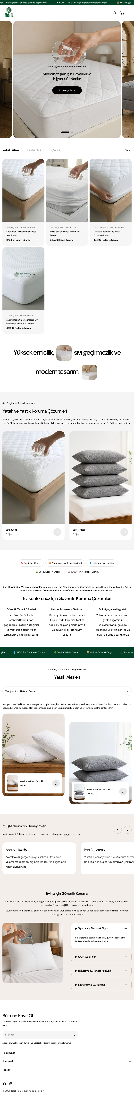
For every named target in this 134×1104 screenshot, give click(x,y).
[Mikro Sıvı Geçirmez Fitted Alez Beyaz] (67, 190)
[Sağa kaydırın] (128, 830)
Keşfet (128, 149)
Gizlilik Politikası (41, 1043)
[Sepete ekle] (56, 783)
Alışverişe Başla (67, 87)
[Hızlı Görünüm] (40, 166)
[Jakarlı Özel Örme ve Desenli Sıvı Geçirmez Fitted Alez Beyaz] (23, 278)
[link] (64, 353)
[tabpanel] (67, 246)
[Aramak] (114, 13)
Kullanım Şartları (22, 1043)
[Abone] (74, 1034)
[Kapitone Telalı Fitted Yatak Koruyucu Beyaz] (111, 190)
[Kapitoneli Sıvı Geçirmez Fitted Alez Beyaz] (23, 190)
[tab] (10, 150)
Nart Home (17, 1090)
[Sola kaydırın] (118, 830)
